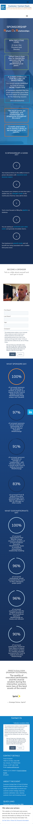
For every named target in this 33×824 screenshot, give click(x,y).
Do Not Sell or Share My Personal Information (15, 820)
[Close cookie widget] (31, 808)
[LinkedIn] (30, 412)
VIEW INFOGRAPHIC (17, 101)
